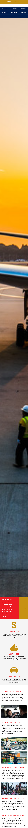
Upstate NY (4, 16)
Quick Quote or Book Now (14, 2)
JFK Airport (13, 8)
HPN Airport (4, 8)
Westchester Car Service (7, 5)
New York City (5, 12)
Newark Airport (14, 12)
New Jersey (14, 16)
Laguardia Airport (23, 9)
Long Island (23, 12)
